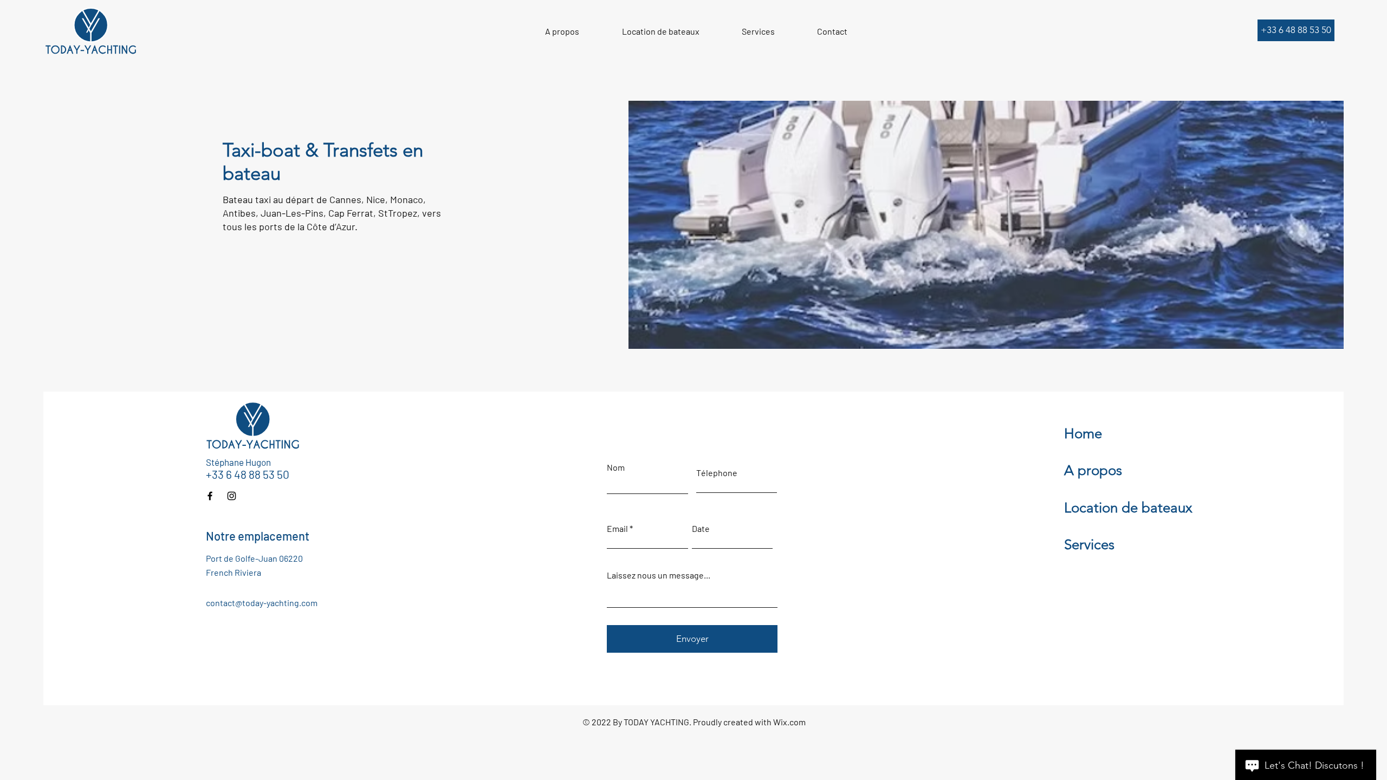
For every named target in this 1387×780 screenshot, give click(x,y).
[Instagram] (231, 496)
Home (1083, 433)
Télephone (716, 473)
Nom (616, 467)
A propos (1093, 470)
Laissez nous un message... (658, 575)
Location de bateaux (1128, 507)
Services (1089, 544)
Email (617, 528)
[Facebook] (210, 496)
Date (701, 528)
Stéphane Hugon (238, 462)
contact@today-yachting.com (261, 602)
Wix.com (789, 722)
